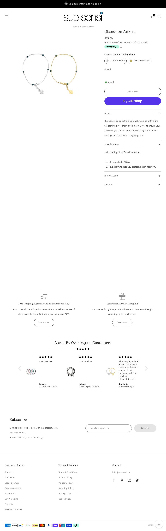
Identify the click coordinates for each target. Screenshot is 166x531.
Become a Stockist (13, 509)
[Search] (159, 16)
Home (74, 27)
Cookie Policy (65, 499)
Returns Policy (65, 477)
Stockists (9, 504)
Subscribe (145, 428)
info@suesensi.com (121, 472)
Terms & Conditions (68, 472)
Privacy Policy (65, 493)
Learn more (44, 322)
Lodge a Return (12, 483)
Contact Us (10, 477)
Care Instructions (13, 488)
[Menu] (6, 16)
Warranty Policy (66, 483)
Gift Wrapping (11, 499)
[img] (83, 349)
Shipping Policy (66, 488)
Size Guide (10, 493)
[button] (20, 368)
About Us (9, 472)
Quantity (108, 69)
